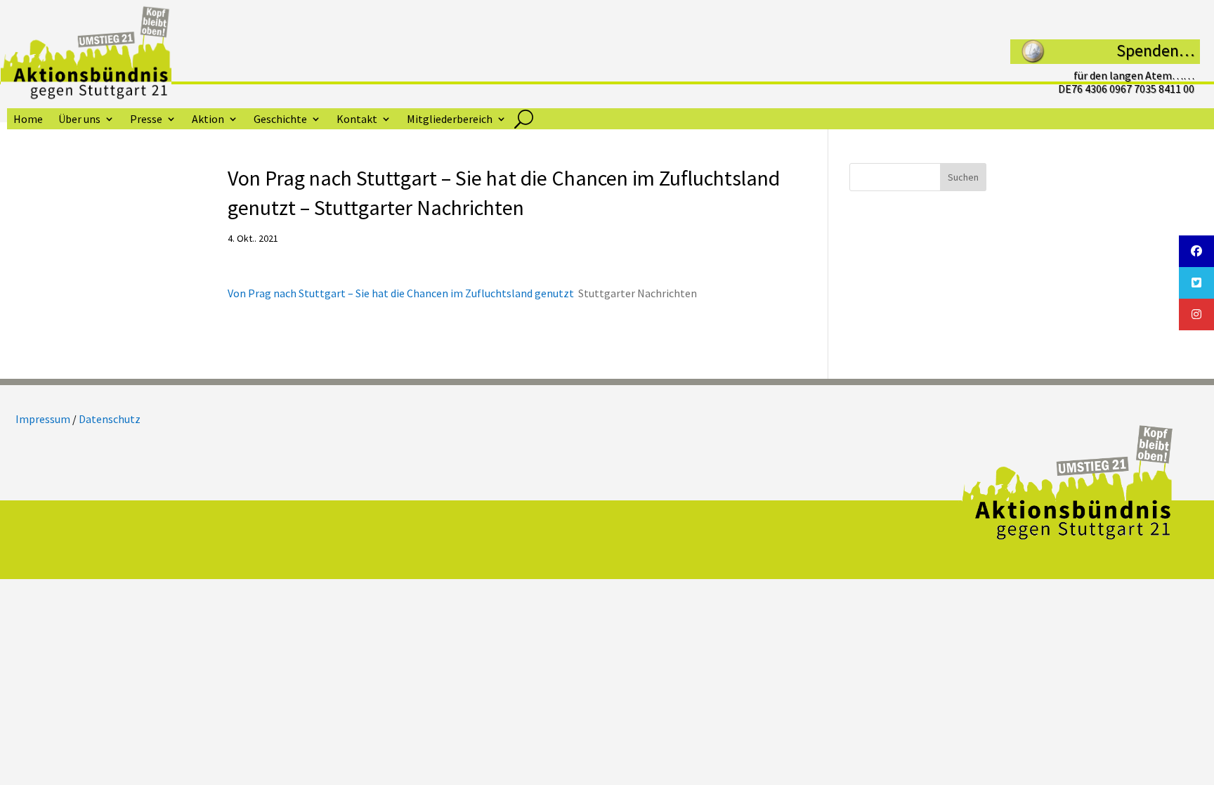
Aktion (208, 120)
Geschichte (280, 120)
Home (28, 120)
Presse (146, 120)
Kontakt (357, 120)
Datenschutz (110, 419)
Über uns (79, 120)
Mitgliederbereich (449, 120)
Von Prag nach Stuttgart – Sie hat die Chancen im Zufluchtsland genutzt (401, 293)
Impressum (42, 419)
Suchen (963, 177)
